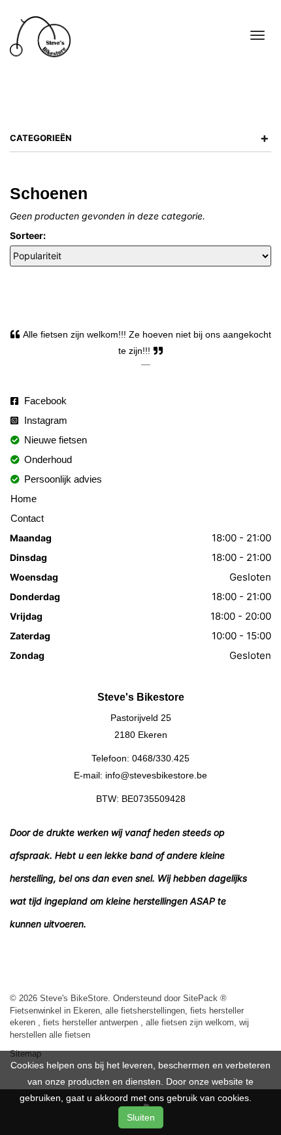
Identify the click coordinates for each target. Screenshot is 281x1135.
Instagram (44, 420)
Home (23, 498)
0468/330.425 (161, 758)
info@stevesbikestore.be (156, 775)
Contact (27, 518)
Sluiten (141, 1117)
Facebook (44, 400)
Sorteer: (28, 235)
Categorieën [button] (139, 138)
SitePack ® (205, 998)
